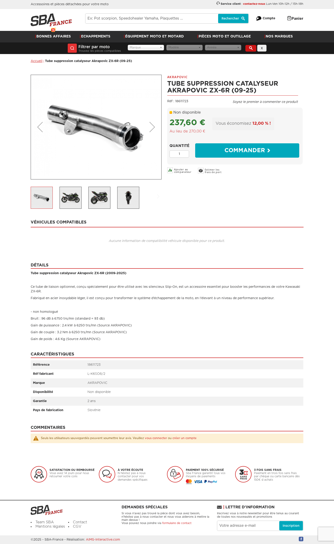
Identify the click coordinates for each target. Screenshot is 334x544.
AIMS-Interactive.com (103, 539)
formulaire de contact (177, 523)
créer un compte (184, 438)
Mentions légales (50, 526)
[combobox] (167, 18)
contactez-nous (254, 3)
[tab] (167, 220)
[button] (40, 127)
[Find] (250, 48)
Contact (80, 522)
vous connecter (156, 438)
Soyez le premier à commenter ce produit (265, 102)
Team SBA (44, 522)
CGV (77, 526)
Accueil (36, 61)
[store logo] (51, 19)
